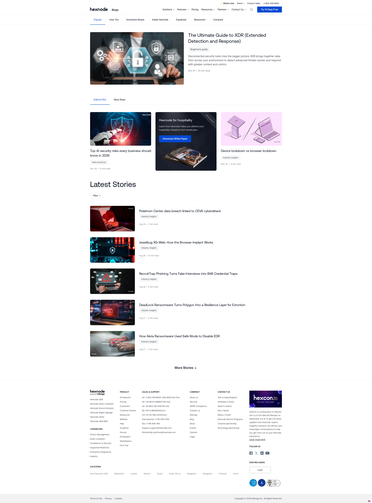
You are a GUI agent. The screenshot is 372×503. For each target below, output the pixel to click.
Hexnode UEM (96, 399)
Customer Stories (128, 410)
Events (193, 428)
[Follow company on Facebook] (251, 453)
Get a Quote (223, 410)
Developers (125, 437)
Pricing (195, 9)
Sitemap (193, 415)
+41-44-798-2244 (154, 415)
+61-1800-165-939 (155, 406)
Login (260, 470)
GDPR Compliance (198, 406)
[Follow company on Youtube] (267, 453)
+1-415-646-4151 (151, 423)
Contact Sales (253, 3)
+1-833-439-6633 (271, 3)
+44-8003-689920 (156, 402)
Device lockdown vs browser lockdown (248, 151)
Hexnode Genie (97, 417)
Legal (192, 437)
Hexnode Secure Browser (102, 408)
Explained (181, 19)
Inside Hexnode (160, 19)
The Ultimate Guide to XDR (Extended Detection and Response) (227, 38)
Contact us (195, 410)
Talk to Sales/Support (227, 397)
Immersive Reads (135, 19)
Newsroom (199, 19)
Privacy (108, 498)
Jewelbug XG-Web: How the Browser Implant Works (176, 242)
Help (122, 423)
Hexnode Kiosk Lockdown (102, 404)
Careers (193, 432)
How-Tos (114, 19)
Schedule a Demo (226, 402)
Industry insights (230, 157)
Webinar (124, 419)
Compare (218, 19)
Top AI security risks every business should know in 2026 (120, 153)
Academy (124, 428)
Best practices (99, 162)
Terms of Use (96, 498)
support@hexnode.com (157, 428)
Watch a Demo (225, 406)
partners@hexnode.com (159, 432)
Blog (192, 419)
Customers (125, 406)
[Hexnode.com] (99, 9)
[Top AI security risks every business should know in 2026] (120, 129)
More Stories (184, 368)
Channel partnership (227, 423)
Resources (125, 415)
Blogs (115, 9)
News (192, 423)
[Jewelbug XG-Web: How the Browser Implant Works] (112, 250)
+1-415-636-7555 (155, 419)
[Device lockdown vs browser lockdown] (251, 129)
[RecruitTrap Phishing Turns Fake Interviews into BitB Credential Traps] (112, 281)
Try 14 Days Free (269, 9)
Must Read (119, 99)
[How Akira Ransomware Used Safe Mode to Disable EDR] (112, 343)
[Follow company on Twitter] (256, 453)
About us (194, 397)
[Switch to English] (369, 501)
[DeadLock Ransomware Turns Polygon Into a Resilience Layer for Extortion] (112, 312)
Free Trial (124, 445)
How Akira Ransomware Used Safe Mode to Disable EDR (179, 336)
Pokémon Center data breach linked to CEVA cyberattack (180, 211)
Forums (123, 432)
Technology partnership (228, 428)
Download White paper (175, 138)
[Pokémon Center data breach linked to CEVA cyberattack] (112, 218)
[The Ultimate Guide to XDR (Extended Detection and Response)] (137, 58)
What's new (228, 3)
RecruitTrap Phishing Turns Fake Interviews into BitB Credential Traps (188, 273)
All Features (125, 397)
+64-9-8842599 (154, 410)
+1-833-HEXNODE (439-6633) (161, 397)
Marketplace (126, 441)
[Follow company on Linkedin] (262, 453)
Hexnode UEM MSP (99, 421)
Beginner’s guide (199, 49)
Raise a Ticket (224, 415)
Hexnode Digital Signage (101, 412)
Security (193, 402)
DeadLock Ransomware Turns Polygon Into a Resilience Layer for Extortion (192, 305)
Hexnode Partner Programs (230, 419)
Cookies (118, 498)
